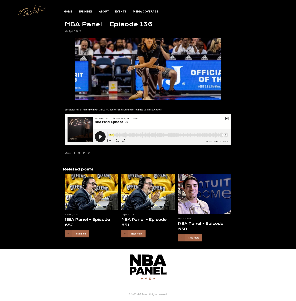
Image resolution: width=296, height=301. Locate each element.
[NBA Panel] (31, 11)
